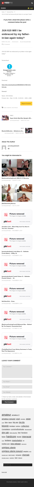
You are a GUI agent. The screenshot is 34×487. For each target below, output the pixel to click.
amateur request (8, 419)
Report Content (26, 103)
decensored (28, 429)
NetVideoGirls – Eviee (8, 301)
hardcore (9, 107)
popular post (5, 455)
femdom (24, 433)
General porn (15, 41)
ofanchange (23, 444)
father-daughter (13, 433)
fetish (3, 437)
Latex (3, 440)
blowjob (5, 426)
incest (19, 437)
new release (15, 107)
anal (18, 419)
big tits (22, 422)
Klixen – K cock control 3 (17, 465)
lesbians (8, 440)
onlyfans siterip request (12, 451)
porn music (11, 455)
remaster (18, 455)
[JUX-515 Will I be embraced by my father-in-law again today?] (17, 167)
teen (16, 458)
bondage (12, 426)
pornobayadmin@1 (13, 146)
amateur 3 (15, 415)
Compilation (6, 429)
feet (19, 433)
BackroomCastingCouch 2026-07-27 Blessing (15, 178)
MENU (4, 8)
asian (5, 107)
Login (31, 8)
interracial (26, 436)
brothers (18, 426)
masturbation (17, 440)
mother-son (6, 444)
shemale (25, 455)
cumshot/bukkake (17, 429)
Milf (23, 440)
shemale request (5, 458)
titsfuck (20, 458)
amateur (6, 414)
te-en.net (4, 472)
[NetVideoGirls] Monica (9, 203)
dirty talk (5, 432)
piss (30, 451)
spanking (12, 458)
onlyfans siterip (9, 447)
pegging (25, 451)
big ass (15, 422)
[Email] (8, 148)
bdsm (10, 422)
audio (3, 422)
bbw (6, 422)
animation (23, 419)
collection (25, 426)
